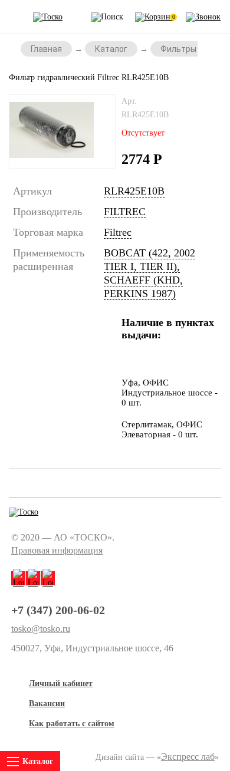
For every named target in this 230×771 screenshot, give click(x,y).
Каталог (111, 49)
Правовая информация (57, 550)
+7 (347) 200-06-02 (58, 610)
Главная (46, 49)
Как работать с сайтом (71, 723)
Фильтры (178, 49)
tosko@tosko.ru (40, 629)
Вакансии (47, 703)
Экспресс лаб (188, 757)
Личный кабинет (61, 683)
